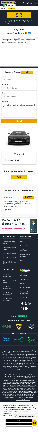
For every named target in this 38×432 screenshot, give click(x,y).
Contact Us (24, 298)
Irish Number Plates (9, 253)
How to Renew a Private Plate (8, 275)
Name (4, 76)
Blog (21, 260)
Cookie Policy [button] (9, 413)
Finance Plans (24, 246)
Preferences (19, 428)
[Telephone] (23, 3)
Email (4, 93)
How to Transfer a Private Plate (9, 287)
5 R (19, 177)
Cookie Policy (25, 288)
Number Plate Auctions (25, 255)
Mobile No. (5, 84)
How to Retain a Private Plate (8, 299)
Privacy (22, 283)
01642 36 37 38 (15, 224)
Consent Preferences (23, 400)
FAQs (22, 242)
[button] (1, 202)
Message (5, 101)
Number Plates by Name (9, 242)
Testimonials (24, 279)
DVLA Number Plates (10, 258)
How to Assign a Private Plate (8, 293)
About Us (23, 275)
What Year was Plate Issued (10, 281)
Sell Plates (23, 250)
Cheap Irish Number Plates (9, 263)
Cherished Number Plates (9, 248)
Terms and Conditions (24, 293)
